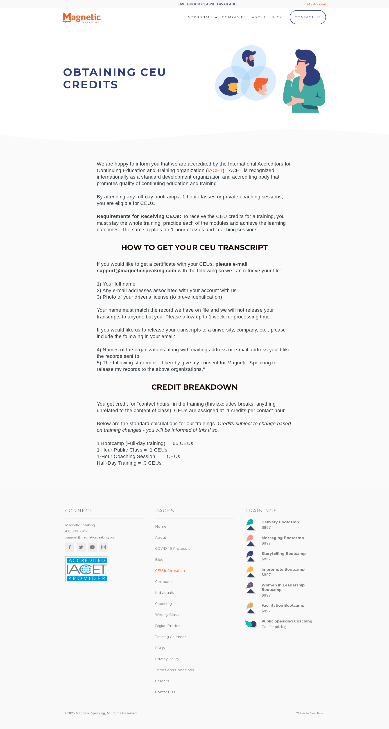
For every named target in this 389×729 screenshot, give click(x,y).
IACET (215, 170)
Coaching (163, 604)
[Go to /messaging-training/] (284, 542)
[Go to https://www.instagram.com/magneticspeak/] (103, 547)
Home (160, 526)
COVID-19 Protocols (172, 548)
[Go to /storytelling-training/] (284, 558)
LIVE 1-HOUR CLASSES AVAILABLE (209, 4)
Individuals (200, 17)
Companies (234, 17)
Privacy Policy (167, 659)
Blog (277, 17)
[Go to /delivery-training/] (284, 526)
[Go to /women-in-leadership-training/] (284, 591)
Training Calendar (170, 637)
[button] (216, 17)
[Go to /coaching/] (284, 625)
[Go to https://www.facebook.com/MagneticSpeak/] (69, 547)
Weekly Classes (168, 615)
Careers (162, 681)
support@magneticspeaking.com (90, 537)
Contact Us (308, 17)
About (259, 17)
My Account (316, 4)
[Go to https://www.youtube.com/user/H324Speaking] (92, 547)
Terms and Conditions (174, 670)
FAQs (160, 648)
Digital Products (169, 626)
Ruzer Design (317, 713)
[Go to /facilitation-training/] (284, 609)
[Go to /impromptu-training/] (284, 573)
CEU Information (170, 570)
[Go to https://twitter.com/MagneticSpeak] (81, 547)
